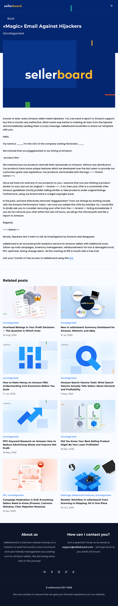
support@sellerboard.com (77, 547)
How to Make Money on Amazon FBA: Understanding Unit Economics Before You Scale (29, 386)
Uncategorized (13, 33)
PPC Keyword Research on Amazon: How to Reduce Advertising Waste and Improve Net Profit (29, 445)
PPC (5, 495)
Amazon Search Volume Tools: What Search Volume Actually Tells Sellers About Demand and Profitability (88, 386)
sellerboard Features (83, 495)
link (71, 258)
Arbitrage (66, 495)
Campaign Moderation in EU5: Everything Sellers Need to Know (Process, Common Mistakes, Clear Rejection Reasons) (28, 503)
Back (11, 19)
